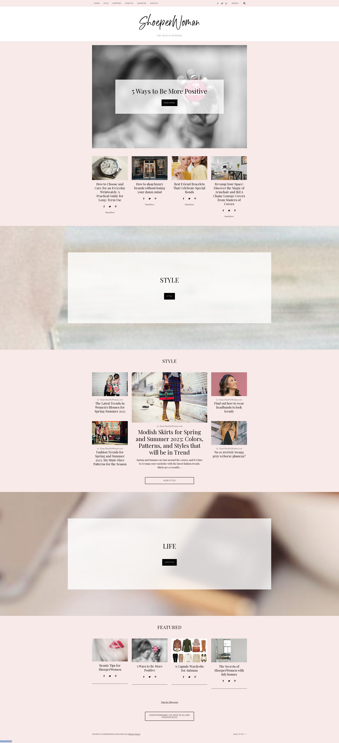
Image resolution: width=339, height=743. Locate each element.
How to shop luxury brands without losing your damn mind (149, 188)
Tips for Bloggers (169, 702)
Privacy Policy (134, 734)
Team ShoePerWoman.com (171, 426)
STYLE (106, 3)
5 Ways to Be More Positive (149, 668)
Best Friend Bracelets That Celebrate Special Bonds (189, 188)
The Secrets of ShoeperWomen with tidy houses (229, 670)
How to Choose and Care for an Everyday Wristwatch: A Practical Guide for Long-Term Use (110, 192)
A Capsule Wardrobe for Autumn (169, 91)
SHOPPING (116, 3)
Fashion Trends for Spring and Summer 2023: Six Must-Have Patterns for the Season (110, 458)
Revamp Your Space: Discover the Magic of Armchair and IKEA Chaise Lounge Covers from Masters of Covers (229, 194)
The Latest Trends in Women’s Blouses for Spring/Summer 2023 (110, 407)
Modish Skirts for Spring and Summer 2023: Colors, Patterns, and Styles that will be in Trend (169, 442)
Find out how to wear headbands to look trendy (229, 407)
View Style (169, 480)
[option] (169, 96)
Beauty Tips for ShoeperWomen (110, 667)
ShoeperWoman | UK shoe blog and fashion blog (169, 716)
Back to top (238, 734)
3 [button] (234, 95)
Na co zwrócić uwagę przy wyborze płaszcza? (229, 454)
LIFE (169, 546)
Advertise (141, 3)
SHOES (97, 3)
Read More (169, 103)
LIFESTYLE (129, 3)
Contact (154, 3)
